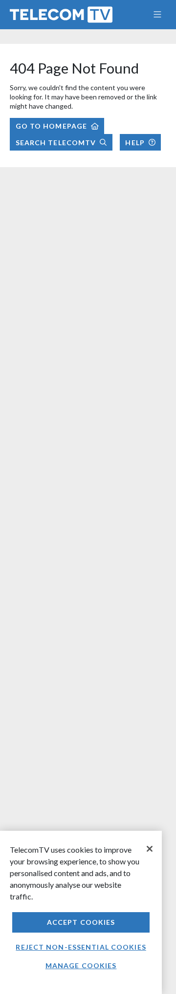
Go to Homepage (52, 126)
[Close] (149, 849)
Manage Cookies (81, 965)
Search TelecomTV (56, 142)
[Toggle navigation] (157, 14)
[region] (81, 912)
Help (134, 142)
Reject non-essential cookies (81, 947)
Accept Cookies (81, 922)
